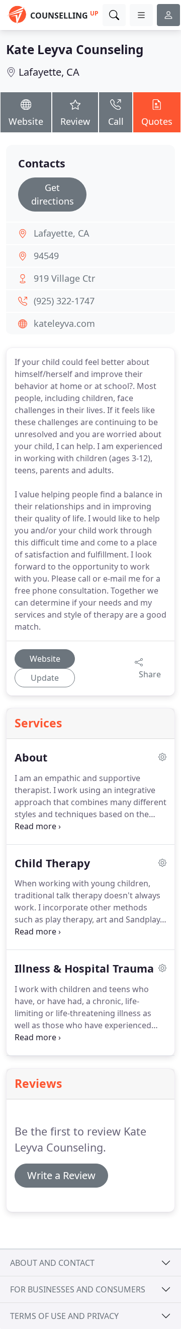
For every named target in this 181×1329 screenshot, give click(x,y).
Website (26, 121)
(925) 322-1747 (64, 301)
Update (45, 677)
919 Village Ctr (64, 278)
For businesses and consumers (77, 1289)
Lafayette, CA (49, 72)
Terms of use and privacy (64, 1315)
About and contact (52, 1262)
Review (75, 121)
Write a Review (61, 1175)
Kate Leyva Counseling (74, 49)
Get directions (52, 194)
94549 (46, 256)
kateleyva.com (64, 323)
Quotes (156, 121)
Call (116, 121)
